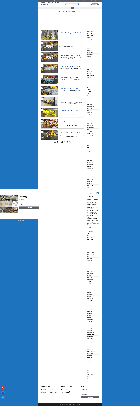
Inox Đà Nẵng (90, 121)
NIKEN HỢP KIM (90, 142)
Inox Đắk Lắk (89, 100)
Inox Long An (89, 175)
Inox (74, 0)
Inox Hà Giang (90, 41)
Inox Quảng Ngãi (90, 106)
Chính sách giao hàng (65, 391)
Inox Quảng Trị (90, 116)
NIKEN (89, 0)
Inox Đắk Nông (90, 162)
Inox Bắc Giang (90, 31)
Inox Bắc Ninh (90, 35)
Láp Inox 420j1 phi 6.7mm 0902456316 (70, 77)
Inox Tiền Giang (90, 179)
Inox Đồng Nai (90, 164)
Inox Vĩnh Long (90, 185)
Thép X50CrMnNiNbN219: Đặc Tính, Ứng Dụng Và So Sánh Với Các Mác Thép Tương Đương (92, 206)
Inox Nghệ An (89, 65)
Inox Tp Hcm (89, 181)
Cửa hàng (89, 89)
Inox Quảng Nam (90, 104)
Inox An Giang (90, 145)
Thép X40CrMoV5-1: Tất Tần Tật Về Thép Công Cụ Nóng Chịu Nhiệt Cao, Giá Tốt (93, 212)
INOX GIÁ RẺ (89, 131)
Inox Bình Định (90, 97)
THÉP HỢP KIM (90, 137)
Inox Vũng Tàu (90, 187)
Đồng (80, 0)
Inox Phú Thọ (89, 69)
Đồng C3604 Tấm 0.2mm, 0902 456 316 (71, 110)
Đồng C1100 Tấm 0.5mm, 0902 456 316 (71, 121)
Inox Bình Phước (90, 153)
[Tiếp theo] (70, 142)
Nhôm (77, 0)
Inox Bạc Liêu (89, 147)
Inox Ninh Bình (90, 67)
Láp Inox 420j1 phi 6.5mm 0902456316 (70, 88)
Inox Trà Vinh (89, 183)
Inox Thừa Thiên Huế (91, 119)
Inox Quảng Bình (90, 127)
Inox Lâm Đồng (90, 172)
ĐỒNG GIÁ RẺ (90, 135)
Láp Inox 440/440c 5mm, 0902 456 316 (70, 132)
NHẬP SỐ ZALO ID (84, 389)
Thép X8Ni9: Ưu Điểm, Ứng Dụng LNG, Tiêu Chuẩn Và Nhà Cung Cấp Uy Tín (92, 201)
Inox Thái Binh (90, 73)
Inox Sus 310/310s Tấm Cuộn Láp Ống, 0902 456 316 (71, 99)
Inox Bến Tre (89, 149)
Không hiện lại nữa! (20, 220)
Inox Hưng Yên (90, 56)
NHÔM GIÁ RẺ (90, 133)
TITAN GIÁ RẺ (90, 140)
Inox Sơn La (89, 71)
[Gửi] (78, 4)
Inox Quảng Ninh (90, 334)
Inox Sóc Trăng (90, 177)
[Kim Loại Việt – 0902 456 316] (52, 4)
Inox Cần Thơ (89, 160)
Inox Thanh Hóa (90, 77)
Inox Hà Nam (89, 43)
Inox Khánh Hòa (90, 125)
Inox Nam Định (90, 62)
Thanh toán (89, 95)
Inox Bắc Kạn (89, 33)
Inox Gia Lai (89, 123)
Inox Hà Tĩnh (89, 48)
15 (67, 142)
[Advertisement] (70, 22)
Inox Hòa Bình (90, 54)
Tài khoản (89, 93)
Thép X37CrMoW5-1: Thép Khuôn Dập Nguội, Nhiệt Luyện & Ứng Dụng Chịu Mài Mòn (93, 222)
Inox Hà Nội (89, 46)
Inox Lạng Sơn (90, 58)
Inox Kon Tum (89, 102)
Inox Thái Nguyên (90, 75)
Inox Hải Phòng (90, 52)
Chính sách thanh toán (65, 392)
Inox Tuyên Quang (90, 79)
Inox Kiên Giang (90, 170)
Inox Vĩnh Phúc (90, 81)
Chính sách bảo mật (65, 389)
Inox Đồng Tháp (90, 166)
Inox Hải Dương (90, 50)
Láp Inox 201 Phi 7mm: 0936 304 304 (71, 44)
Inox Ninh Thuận (90, 321)
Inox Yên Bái (89, 84)
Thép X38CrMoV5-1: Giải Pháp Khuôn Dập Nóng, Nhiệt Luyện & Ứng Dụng (92, 217)
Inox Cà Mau (89, 158)
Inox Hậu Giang (90, 168)
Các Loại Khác (93, 0)
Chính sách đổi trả (65, 393)
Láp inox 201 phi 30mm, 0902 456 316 (70, 55)
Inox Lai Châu (90, 304)
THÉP (83, 0)
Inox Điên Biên (90, 39)
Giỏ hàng (89, 91)
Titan (86, 0)
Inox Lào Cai (89, 60)
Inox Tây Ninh (90, 189)
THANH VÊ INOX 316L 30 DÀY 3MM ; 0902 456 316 (71, 33)
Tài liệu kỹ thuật (90, 374)
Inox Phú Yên (89, 129)
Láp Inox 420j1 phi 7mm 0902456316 (71, 66)
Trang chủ (70, 0)
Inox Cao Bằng (90, 37)
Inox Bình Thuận (90, 110)
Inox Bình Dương (90, 151)
